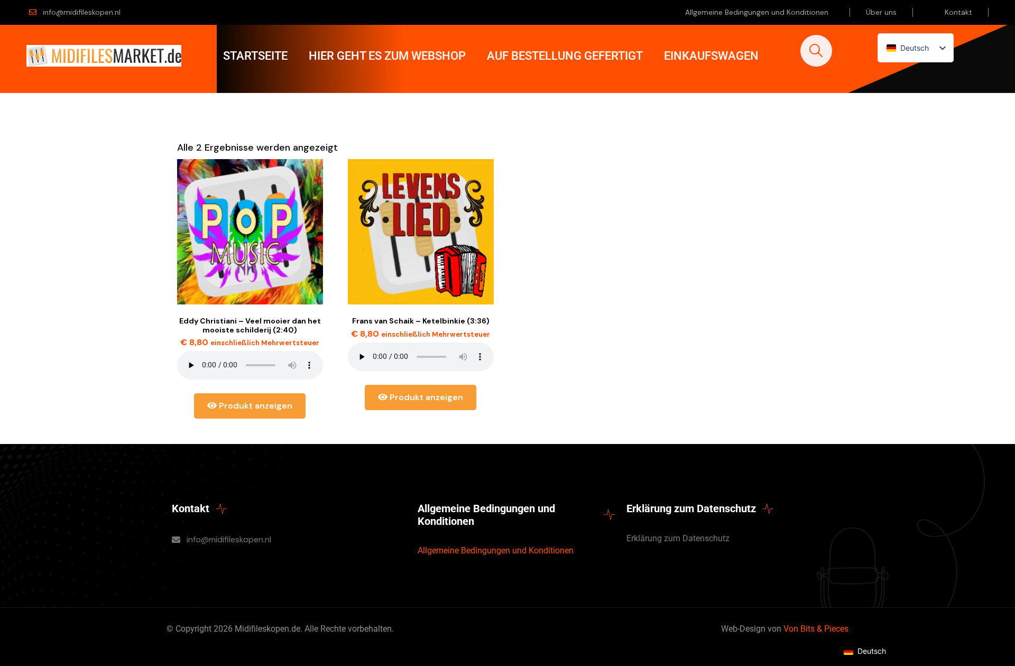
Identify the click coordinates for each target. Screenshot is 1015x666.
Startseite (255, 55)
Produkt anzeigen (254, 405)
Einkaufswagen (711, 55)
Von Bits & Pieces (815, 629)
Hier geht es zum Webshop (387, 55)
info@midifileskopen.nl (82, 12)
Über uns (881, 12)
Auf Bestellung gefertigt (565, 55)
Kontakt (958, 12)
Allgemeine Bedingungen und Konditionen (756, 12)
